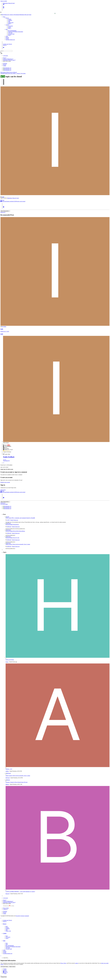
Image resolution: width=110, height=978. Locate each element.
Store (7, 29)
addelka (7, 771)
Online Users (10, 22)
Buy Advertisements (12, 30)
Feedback (10, 20)
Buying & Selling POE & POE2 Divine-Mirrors (15, 531)
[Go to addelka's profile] (57, 766)
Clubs (7, 36)
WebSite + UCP (9, 769)
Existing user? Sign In (7, 44)
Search (9, 27)
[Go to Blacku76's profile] (57, 889)
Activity (7, 24)
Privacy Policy (6, 908)
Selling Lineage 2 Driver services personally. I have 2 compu (18, 544)
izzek (3, 196)
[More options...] (3, 462)
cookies (76, 963)
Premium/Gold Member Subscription (15, 31)
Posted (5, 331)
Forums (9, 19)
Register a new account (5, 482)
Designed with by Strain (8, 905)
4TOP (8, 520)
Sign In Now (3, 489)
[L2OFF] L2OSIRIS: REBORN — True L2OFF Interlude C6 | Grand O (20, 891)
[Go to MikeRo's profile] (8, 779)
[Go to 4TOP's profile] (7, 516)
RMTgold (9, 526)
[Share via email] (3, 207)
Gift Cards (10, 32)
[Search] (1, 53)
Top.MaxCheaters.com (10, 39)
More (4, 16)
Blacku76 (7, 893)
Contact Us (5, 909)
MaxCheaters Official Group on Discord (9, 72)
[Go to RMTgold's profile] (8, 523)
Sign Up (4, 45)
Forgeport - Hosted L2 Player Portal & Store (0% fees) (17, 782)
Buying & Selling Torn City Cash (12, 537)
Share (2, 200)
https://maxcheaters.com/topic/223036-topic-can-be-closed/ (13, 201)
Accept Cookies (5, 966)
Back (7, 926)
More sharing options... (5, 211)
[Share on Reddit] (3, 205)
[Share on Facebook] (3, 204)
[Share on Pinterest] (3, 208)
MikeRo (7, 784)
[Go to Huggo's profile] (57, 657)
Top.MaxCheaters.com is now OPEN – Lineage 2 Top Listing (13, 73)
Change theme (3, 976)
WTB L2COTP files (10, 659)
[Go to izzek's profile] (55, 194)
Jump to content (4, 1)
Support (7, 37)
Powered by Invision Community (22, 915)
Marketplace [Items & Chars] (13, 198)
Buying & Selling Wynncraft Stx (12, 524)
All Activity (10, 25)
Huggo (7, 661)
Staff (9, 21)
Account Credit (11, 33)
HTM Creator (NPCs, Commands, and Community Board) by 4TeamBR (20, 517)
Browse (7, 17)
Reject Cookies (12, 966)
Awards (7, 38)
